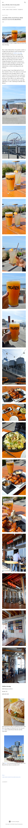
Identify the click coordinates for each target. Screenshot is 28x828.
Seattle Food (10, 777)
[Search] (25, 2)
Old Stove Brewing (17, 53)
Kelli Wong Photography (11, 5)
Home (3, 9)
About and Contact (11, 9)
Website (20, 9)
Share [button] (3, 775)
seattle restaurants (16, 777)
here (3, 729)
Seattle (6, 777)
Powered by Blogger (15, 821)
